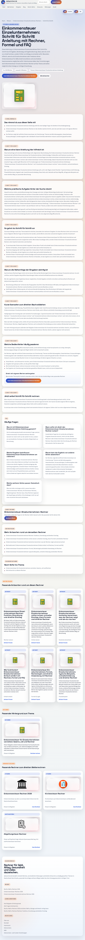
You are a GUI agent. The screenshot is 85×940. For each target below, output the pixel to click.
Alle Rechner (10, 7)
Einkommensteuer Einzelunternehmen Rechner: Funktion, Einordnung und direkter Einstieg (32, 535)
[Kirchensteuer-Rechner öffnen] (63, 784)
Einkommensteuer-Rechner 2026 (18, 794)
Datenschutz (7, 928)
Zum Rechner (36, 807)
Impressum (7, 925)
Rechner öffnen (10, 518)
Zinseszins (40, 7)
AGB (5, 930)
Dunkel (70, 11)
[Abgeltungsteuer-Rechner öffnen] (22, 824)
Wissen (9, 21)
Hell (65, 11)
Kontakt (6, 923)
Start (3, 7)
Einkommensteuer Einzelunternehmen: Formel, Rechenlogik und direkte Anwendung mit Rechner (34, 548)
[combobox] (44, 2)
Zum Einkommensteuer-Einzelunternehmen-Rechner (20, 76)
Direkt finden (56, 2)
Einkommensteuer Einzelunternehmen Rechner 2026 (19, 894)
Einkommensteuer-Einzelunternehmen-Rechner (27, 21)
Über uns (6, 920)
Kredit (54, 7)
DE (76, 11)
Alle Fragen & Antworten (11, 906)
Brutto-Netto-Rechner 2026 (12, 889)
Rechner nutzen (35, 753)
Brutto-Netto (31, 7)
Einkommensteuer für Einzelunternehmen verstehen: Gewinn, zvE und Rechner (28, 568)
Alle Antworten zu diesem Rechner (16, 570)
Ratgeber (18, 7)
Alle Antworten (44, 76)
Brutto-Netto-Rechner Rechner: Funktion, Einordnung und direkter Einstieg (25, 911)
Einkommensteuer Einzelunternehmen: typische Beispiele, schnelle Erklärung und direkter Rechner (34, 552)
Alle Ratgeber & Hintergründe (12, 903)
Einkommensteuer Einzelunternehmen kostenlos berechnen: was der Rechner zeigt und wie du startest (35, 542)
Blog (24, 7)
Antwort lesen (8, 643)
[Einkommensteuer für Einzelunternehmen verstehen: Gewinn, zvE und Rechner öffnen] (22, 730)
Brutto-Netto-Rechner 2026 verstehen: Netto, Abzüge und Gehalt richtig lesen (26, 908)
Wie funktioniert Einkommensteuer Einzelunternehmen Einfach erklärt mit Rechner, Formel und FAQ (34, 545)
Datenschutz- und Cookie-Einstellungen (15, 933)
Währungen (48, 7)
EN (80, 11)
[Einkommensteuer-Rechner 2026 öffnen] (22, 784)
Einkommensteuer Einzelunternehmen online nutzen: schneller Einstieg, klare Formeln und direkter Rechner (37, 539)
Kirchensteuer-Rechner (55, 794)
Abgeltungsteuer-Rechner (15, 834)
